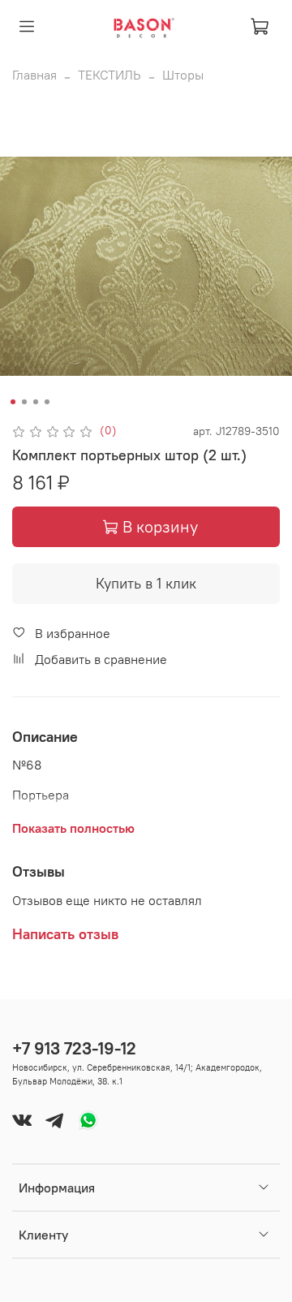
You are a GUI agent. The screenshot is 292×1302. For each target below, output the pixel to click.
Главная (34, 75)
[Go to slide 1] (13, 401)
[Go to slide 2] (24, 401)
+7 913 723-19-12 (74, 1048)
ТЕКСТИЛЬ (109, 75)
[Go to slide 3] (35, 401)
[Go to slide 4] (47, 401)
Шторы (183, 75)
